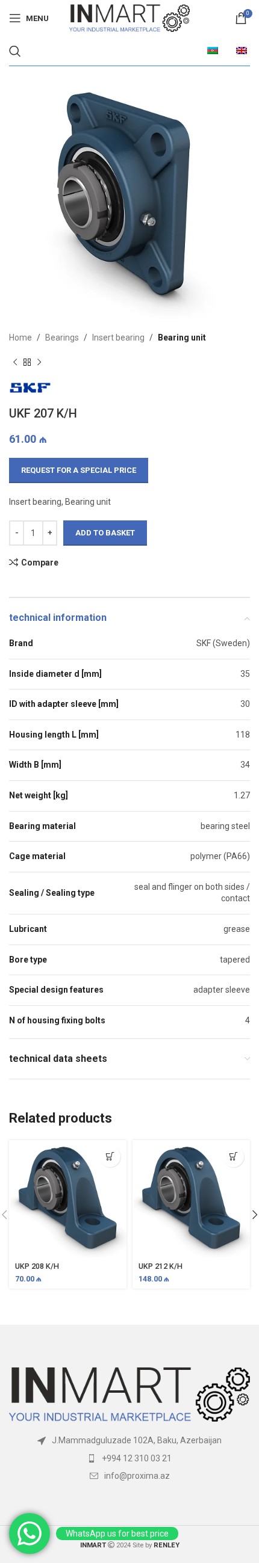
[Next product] (39, 362)
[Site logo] (129, 17)
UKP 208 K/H (37, 1266)
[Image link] (129, 1394)
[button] (109, 1156)
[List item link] (129, 1458)
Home (20, 337)
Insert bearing (118, 337)
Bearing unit (182, 337)
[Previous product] (15, 362)
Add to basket (105, 532)
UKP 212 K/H (161, 1266)
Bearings (62, 337)
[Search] (15, 51)
